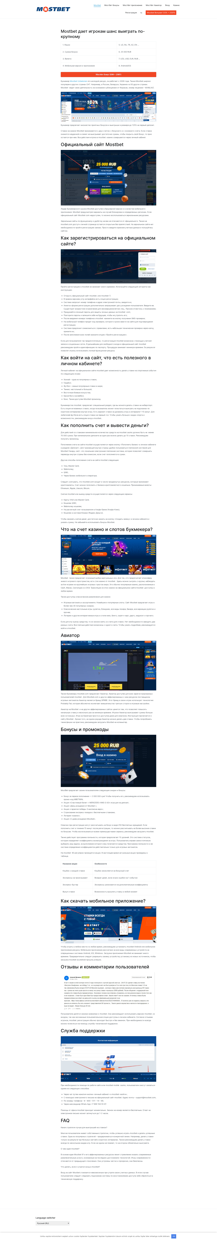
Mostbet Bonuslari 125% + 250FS (161, 13)
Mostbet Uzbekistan (78, 81)
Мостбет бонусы (111, 5)
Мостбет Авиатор (154, 5)
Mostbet (97, 5)
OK (174, 1236)
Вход (167, 5)
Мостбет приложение (132, 5)
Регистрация (131, 13)
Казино (176, 5)
